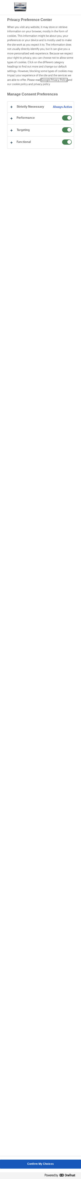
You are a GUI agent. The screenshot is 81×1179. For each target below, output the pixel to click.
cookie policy (20, 84)
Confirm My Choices (40, 1164)
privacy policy (42, 84)
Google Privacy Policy (54, 80)
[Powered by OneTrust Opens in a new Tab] (62, 1175)
